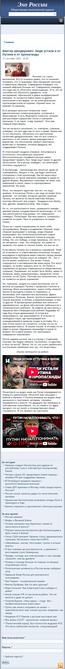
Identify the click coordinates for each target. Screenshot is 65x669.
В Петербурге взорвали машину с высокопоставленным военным (23, 482)
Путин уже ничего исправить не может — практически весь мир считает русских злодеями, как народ (34, 610)
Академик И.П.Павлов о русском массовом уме (31, 616)
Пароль (7, 647)
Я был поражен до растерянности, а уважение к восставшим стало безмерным (31, 551)
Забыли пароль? (14, 656)
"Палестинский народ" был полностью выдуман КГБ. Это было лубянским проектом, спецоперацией (34, 625)
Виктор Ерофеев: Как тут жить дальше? (26, 584)
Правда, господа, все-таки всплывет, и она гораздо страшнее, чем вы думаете (33, 557)
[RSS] (60, 665)
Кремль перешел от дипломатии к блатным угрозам (33, 506)
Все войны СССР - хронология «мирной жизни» (31, 620)
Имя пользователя (13, 637)
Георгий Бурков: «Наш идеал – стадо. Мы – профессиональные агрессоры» (29, 602)
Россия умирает (14, 517)
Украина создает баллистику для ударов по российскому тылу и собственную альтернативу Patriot (31, 468)
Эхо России (32, 4)
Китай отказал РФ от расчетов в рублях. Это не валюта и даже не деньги (31, 596)
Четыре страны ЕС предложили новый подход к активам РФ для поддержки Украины (31, 476)
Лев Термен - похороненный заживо (25, 581)
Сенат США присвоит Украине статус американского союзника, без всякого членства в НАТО (34, 538)
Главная (9, 42)
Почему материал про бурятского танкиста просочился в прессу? (28, 525)
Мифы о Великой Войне (18, 520)
